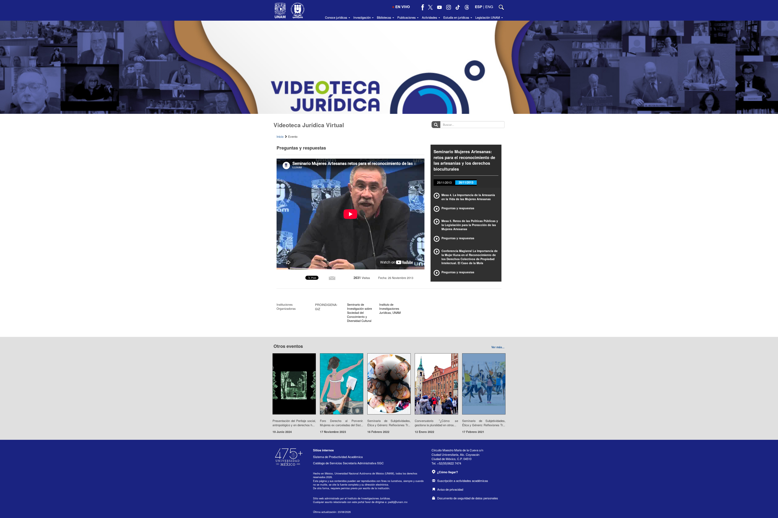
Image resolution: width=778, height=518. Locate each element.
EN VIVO (402, 6)
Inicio (280, 136)
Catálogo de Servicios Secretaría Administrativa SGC (348, 463)
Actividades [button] (430, 17)
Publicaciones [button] (407, 17)
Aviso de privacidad (450, 489)
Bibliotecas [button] (384, 17)
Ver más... (497, 347)
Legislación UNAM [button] (488, 17)
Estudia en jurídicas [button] (456, 17)
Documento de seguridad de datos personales (467, 498)
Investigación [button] (362, 17)
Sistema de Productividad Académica (338, 457)
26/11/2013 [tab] (466, 182)
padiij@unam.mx (397, 502)
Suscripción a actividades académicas (462, 480)
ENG (489, 6)
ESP (478, 6)
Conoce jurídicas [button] (336, 17)
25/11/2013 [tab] (444, 182)
